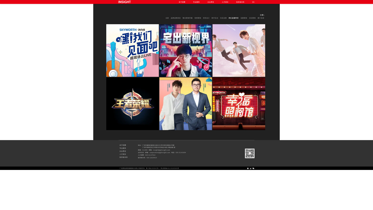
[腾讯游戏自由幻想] (239, 50)
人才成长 (225, 2)
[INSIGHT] (125, 1)
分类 (262, 15)
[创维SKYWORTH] (132, 50)
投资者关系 (240, 2)
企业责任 (210, 2)
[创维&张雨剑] (185, 50)
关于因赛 (182, 2)
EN (253, 2)
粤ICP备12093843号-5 (152, 168)
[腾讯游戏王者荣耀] (132, 103)
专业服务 (196, 2)
